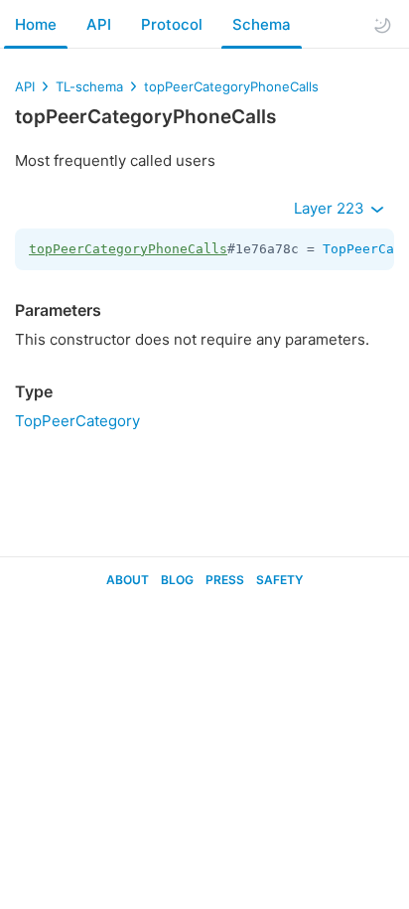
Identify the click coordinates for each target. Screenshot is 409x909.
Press (224, 579)
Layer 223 (331, 208)
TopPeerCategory (77, 420)
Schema (261, 24)
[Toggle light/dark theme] (382, 25)
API (98, 24)
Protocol (172, 24)
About (127, 579)
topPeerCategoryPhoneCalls (231, 86)
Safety (279, 579)
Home (36, 24)
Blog (177, 579)
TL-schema (89, 86)
